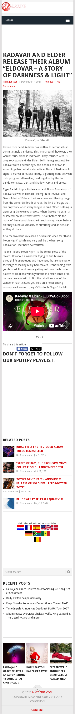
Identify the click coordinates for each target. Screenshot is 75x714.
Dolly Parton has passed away (23, 598)
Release (49, 81)
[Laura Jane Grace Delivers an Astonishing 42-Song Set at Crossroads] (14, 653)
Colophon (37, 701)
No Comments (24, 455)
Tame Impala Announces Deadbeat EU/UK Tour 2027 (37, 608)
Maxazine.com (42, 692)
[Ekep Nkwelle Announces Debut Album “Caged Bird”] (61, 653)
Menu (9, 20)
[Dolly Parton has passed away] (37, 653)
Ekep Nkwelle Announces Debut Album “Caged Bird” (37, 603)
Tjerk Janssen (10, 81)
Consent (37, 709)
